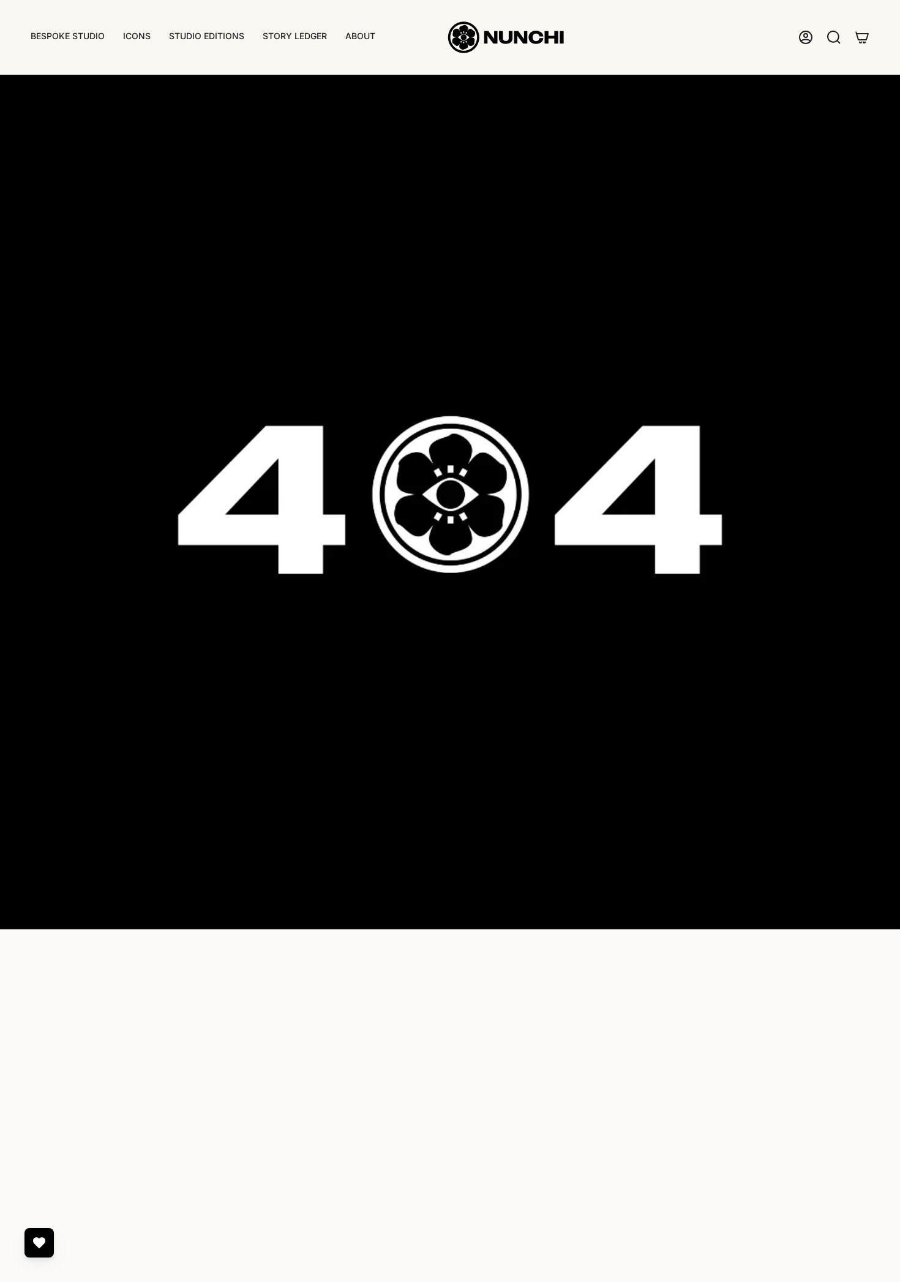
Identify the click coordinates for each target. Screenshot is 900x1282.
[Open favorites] (39, 1243)
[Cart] (862, 37)
